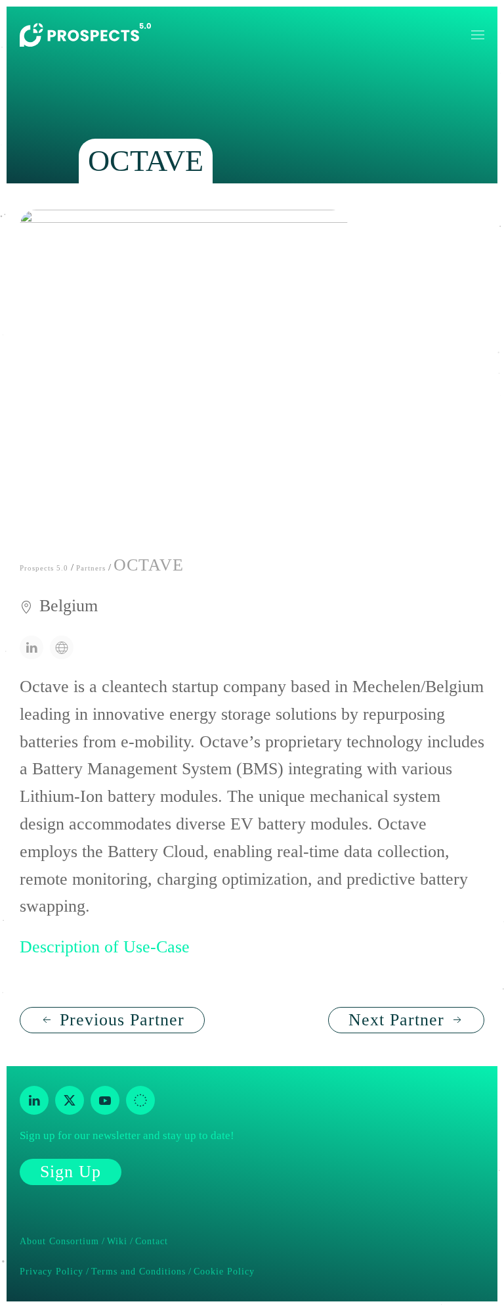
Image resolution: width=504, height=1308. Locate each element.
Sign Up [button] (70, 1171)
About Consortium (59, 1241)
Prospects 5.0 (44, 568)
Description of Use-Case (105, 946)
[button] (477, 34)
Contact (151, 1241)
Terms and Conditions (138, 1271)
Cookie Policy (224, 1271)
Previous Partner (122, 1019)
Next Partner (396, 1019)
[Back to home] (85, 35)
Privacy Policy (51, 1271)
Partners (91, 568)
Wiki (117, 1241)
